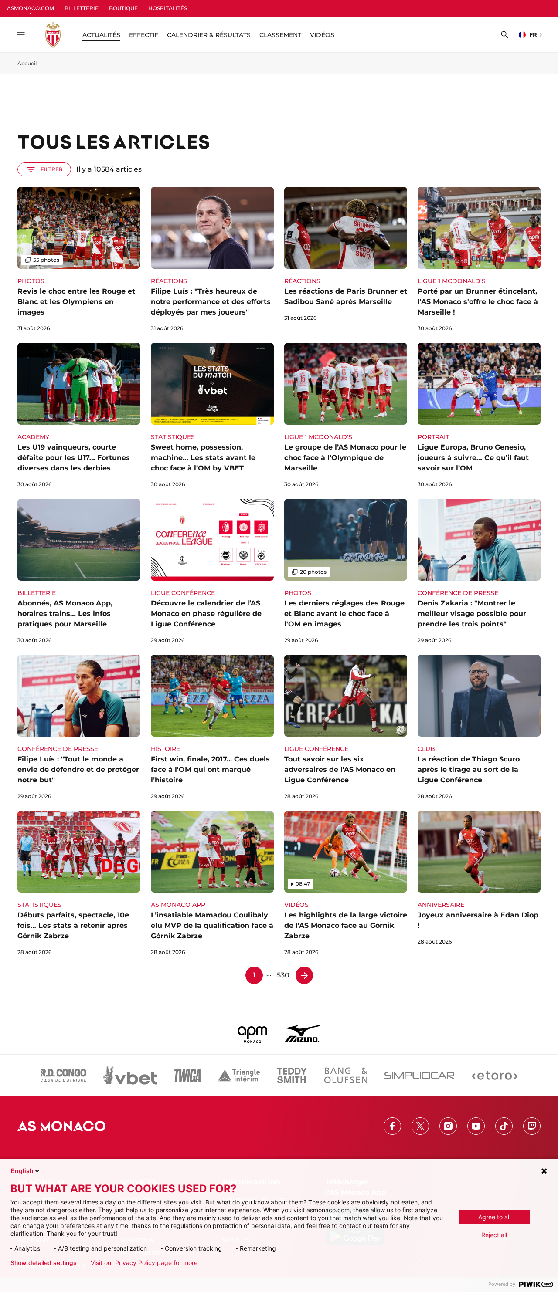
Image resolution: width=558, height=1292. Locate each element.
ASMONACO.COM (30, 8)
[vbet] (130, 1075)
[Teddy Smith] (292, 1075)
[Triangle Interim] (239, 1075)
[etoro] (494, 1075)
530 (283, 975)
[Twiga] (187, 1075)
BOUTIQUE (123, 8)
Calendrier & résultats (209, 35)
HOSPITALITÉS (167, 8)
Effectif (143, 35)
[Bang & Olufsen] (345, 1075)
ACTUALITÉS (101, 35)
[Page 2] (304, 975)
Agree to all (494, 1217)
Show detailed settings (43, 1262)
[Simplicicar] (419, 1075)
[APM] (253, 1033)
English (22, 1170)
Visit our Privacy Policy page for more (144, 1262)
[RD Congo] (63, 1075)
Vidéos (322, 35)
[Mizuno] (302, 1033)
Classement (280, 35)
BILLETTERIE (82, 8)
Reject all (494, 1234)
